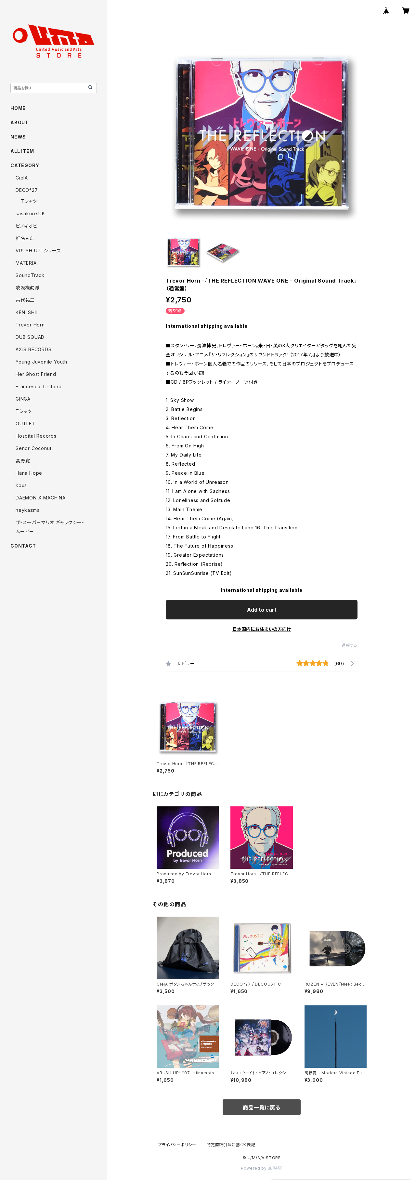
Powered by (254, 1168)
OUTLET (25, 423)
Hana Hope (29, 473)
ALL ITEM (22, 151)
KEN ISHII (26, 312)
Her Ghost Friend (36, 374)
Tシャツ (29, 201)
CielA (22, 177)
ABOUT (19, 122)
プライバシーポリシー (177, 1144)
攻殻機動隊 (28, 287)
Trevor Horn (30, 324)
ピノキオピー (29, 226)
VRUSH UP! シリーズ (38, 250)
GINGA (23, 399)
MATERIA (26, 263)
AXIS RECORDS (34, 349)
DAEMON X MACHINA (41, 497)
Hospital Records (36, 436)
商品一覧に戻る (261, 1107)
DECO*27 (27, 190)
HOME (18, 108)
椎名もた (25, 238)
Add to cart (262, 609)
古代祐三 (25, 300)
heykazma (28, 510)
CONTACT (23, 546)
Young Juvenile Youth (41, 362)
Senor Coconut (33, 448)
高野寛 (23, 460)
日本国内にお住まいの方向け (261, 629)
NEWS (18, 136)
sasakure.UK (30, 213)
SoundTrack (30, 275)
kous (21, 485)
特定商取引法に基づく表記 (231, 1144)
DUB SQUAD (30, 337)
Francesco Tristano (38, 386)
